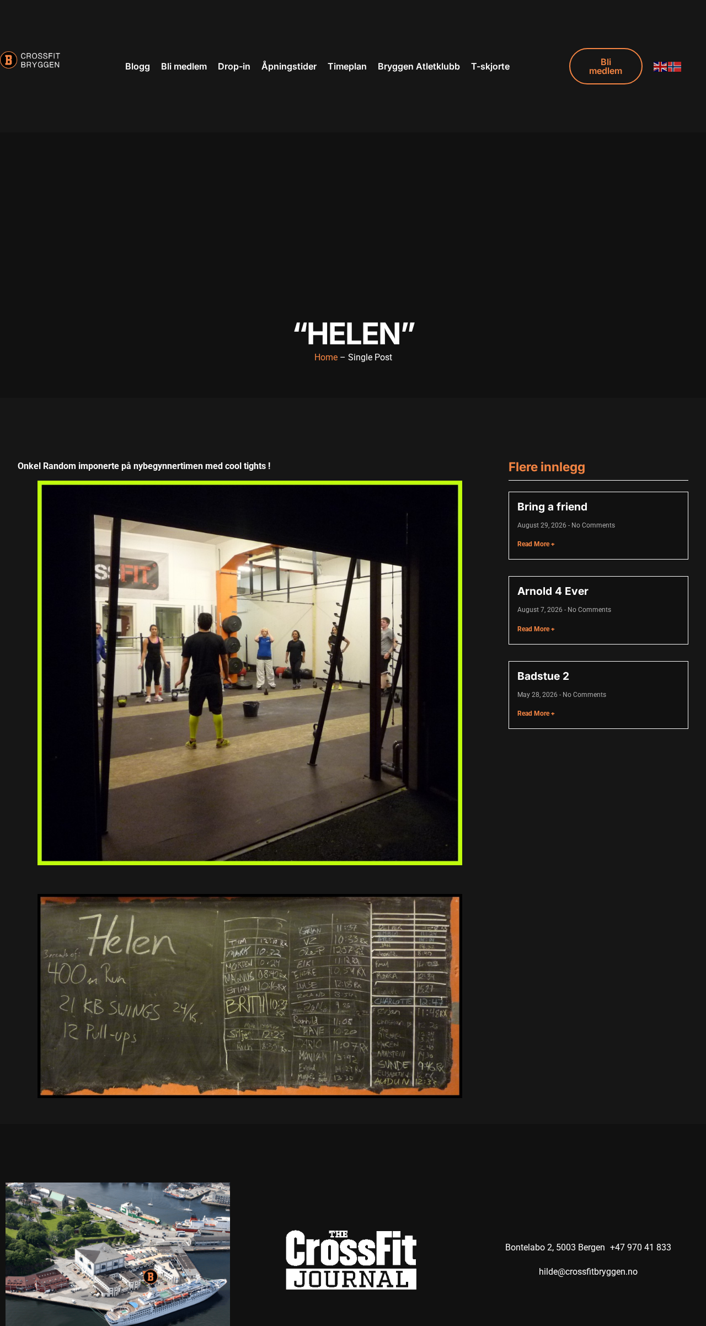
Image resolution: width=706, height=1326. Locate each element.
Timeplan (347, 66)
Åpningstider (289, 66)
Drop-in (234, 66)
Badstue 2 (543, 676)
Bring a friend (552, 506)
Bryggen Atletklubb (419, 66)
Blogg (137, 66)
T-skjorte (490, 66)
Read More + (536, 544)
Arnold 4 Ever (553, 591)
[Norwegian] (675, 66)
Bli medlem (184, 66)
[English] (661, 66)
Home (326, 357)
